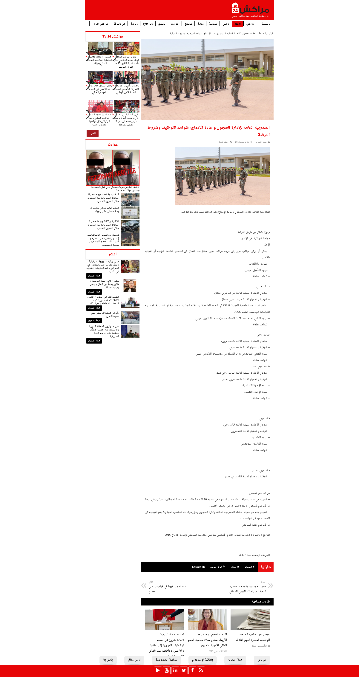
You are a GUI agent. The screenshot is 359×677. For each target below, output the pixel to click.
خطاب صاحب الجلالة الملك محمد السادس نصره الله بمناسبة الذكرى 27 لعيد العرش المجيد (126, 62)
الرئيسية (266, 23)
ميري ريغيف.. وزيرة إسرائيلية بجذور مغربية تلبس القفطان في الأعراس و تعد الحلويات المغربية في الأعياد (102, 266)
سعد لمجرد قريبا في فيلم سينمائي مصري (167, 587)
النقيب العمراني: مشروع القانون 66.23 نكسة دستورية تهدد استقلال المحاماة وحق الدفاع (103, 300)
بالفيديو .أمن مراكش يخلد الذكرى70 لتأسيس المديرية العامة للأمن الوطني (126, 89)
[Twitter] (184, 670)
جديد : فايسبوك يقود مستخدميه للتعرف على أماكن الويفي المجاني (247, 587)
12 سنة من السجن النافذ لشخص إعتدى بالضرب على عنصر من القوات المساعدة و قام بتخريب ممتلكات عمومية (103, 240)
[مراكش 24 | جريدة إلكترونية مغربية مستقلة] (251, 11)
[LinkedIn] (175, 670)
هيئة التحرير (94, 276)
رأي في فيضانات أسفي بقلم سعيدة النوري (105, 315)
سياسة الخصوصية (166, 659)
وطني (226, 23)
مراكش (250, 23)
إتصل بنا (108, 659)
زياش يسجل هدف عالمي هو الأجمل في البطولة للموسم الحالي (99, 89)
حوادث (175, 23)
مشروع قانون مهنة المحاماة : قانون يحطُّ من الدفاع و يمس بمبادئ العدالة (104, 284)
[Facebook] (192, 670)
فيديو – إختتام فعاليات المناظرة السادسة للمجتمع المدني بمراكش (99, 60)
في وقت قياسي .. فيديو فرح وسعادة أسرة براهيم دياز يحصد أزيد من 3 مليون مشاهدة (126, 119)
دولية (200, 23)
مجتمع (188, 23)
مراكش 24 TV (100, 23)
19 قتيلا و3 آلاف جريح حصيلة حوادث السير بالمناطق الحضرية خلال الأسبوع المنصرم (103, 198)
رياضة (134, 23)
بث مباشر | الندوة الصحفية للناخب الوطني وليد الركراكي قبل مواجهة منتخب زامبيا (99, 119)
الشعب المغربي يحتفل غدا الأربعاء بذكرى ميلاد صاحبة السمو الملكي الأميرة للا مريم (207, 640)
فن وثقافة (119, 23)
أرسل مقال (134, 659)
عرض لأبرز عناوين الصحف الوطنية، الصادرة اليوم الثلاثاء (252, 637)
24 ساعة (257, 33)
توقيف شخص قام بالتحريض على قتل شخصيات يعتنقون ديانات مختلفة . (114, 189)
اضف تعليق (223, 142)
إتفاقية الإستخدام (202, 659)
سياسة (213, 23)
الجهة (237, 24)
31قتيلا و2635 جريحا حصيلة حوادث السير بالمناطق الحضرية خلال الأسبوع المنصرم (103, 225)
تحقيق (161, 23)
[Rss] (201, 670)
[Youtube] (167, 670)
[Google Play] (158, 670)
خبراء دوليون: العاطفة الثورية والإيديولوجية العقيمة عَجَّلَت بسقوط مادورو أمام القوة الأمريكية (104, 331)
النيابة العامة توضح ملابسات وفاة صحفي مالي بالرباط (104, 210)
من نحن (261, 659)
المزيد (92, 133)
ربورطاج (148, 23)
